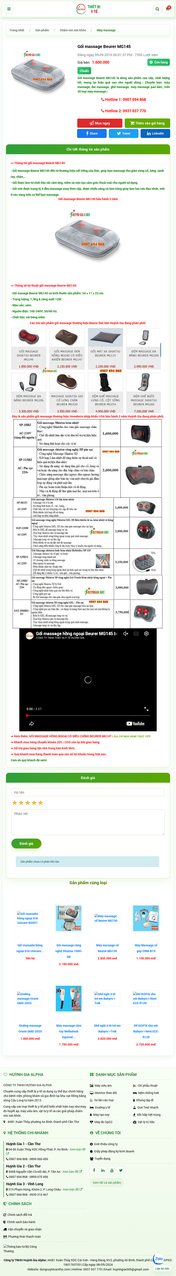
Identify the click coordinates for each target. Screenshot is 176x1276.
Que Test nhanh (147, 1107)
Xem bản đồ (70, 1172)
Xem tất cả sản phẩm (107, 1182)
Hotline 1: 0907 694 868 (125, 99)
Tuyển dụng (102, 1158)
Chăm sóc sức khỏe (73, 30)
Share (94, 133)
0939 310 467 (39, 1194)
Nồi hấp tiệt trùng (149, 1115)
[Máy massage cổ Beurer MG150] (107, 918)
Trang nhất (16, 30)
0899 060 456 (39, 1159)
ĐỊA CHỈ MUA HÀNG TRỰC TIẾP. (132, 736)
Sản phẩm (42, 30)
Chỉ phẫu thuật (148, 1085)
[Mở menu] (9, 9)
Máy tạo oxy (101, 1115)
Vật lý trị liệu (146, 1122)
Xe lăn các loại (104, 1100)
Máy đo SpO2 (103, 1122)
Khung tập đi (144, 1100)
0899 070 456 (39, 1177)
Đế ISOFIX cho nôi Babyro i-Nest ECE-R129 (146, 1031)
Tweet (126, 133)
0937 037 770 (92, 1269)
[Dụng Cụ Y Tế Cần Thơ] (88, 9)
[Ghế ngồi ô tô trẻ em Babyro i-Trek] (107, 998)
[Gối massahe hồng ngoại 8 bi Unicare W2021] (30, 918)
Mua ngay (102, 123)
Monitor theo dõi (106, 1093)
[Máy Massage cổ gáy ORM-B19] (146, 918)
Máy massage (106, 30)
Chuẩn (84, 71)
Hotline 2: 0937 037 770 (125, 110)
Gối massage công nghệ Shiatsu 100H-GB (68, 951)
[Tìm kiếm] (157, 9)
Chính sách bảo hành (21, 1222)
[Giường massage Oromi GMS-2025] (30, 998)
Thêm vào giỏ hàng (150, 123)
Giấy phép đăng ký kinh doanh (114, 1151)
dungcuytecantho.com (55, 1269)
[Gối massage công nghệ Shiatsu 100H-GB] (69, 918)
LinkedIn (158, 133)
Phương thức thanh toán (24, 1236)
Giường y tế (102, 1107)
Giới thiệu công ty (106, 1144)
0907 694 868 (17, 1159)
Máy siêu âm (103, 1085)
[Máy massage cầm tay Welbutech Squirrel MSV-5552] (69, 999)
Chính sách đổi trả (20, 1215)
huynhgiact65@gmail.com (131, 1269)
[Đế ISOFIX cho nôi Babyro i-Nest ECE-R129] (146, 998)
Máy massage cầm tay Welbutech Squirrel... (68, 1031)
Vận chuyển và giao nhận (25, 1229)
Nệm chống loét (148, 1093)
